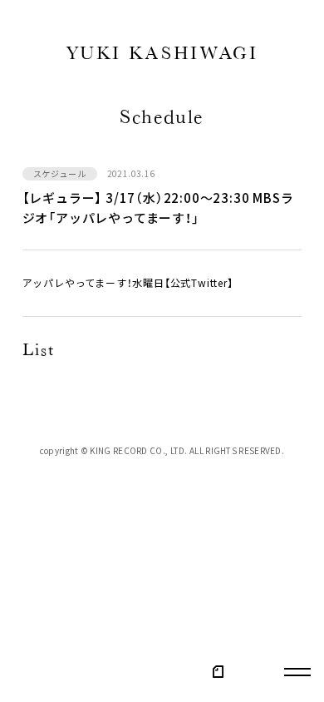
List (38, 352)
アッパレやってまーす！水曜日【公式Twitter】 (127, 282)
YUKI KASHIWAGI (162, 56)
